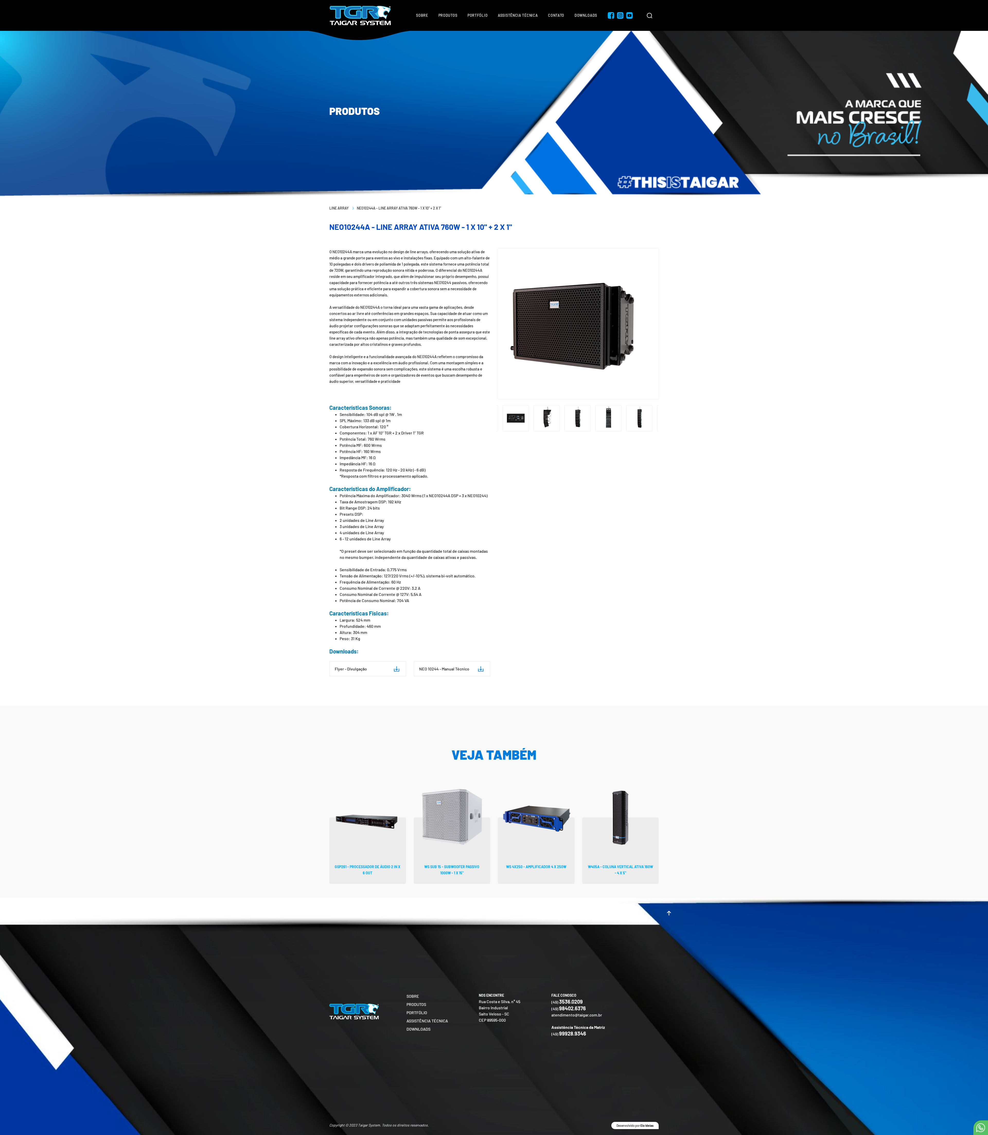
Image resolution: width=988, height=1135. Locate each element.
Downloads (586, 15)
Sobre (422, 15)
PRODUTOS (416, 1004)
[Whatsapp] (980, 1127)
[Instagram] (620, 15)
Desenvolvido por (635, 1125)
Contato (556, 15)
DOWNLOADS (418, 1029)
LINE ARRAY (339, 208)
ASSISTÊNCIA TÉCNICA (427, 1020)
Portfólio (477, 15)
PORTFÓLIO (417, 1012)
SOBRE (413, 996)
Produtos (447, 15)
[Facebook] (610, 15)
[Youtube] (629, 15)
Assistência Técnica (518, 15)
